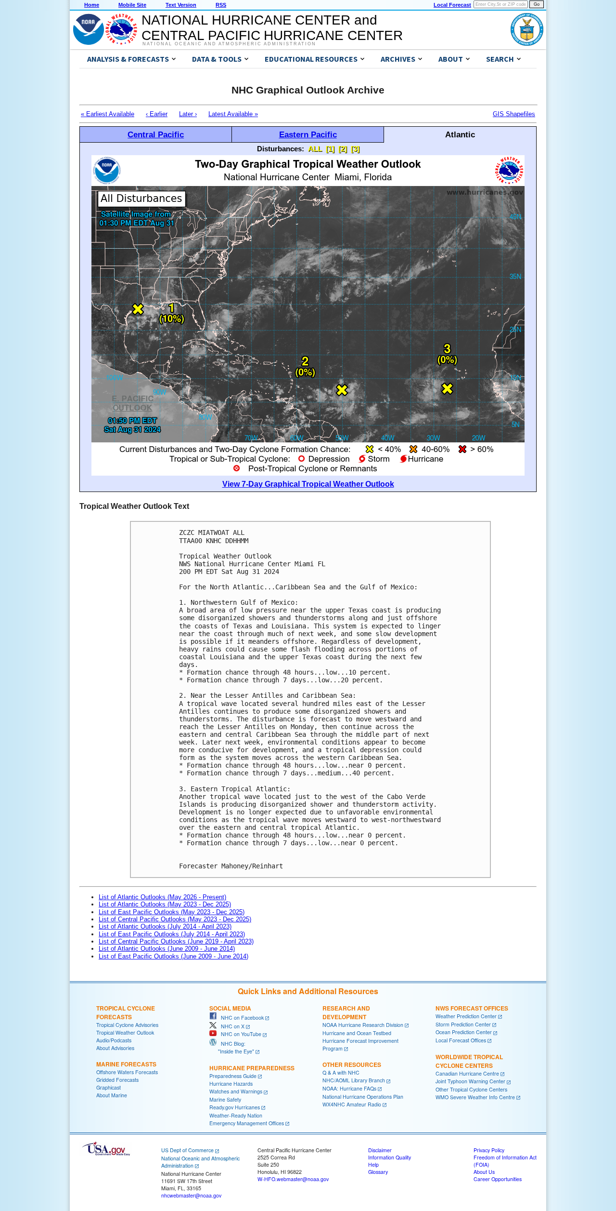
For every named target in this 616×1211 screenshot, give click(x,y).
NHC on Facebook (240, 1017)
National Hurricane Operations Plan (362, 1096)
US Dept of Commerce (187, 1150)
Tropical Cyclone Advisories (127, 1024)
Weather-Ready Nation (235, 1115)
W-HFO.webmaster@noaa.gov (293, 1179)
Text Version (181, 5)
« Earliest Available (107, 114)
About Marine (111, 1095)
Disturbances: (280, 149)
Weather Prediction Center (466, 1016)
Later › (188, 114)
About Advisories (115, 1047)
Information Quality (389, 1157)
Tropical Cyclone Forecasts (125, 1012)
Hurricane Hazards (231, 1083)
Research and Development (346, 1012)
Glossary (378, 1171)
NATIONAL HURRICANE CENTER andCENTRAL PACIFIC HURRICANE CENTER (272, 28)
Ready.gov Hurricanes (234, 1107)
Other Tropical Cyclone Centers (471, 1089)
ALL (315, 149)
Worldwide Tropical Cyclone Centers (469, 1061)
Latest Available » (233, 114)
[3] (355, 149)
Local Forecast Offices (461, 1040)
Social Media (230, 1008)
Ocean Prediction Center (464, 1032)
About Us (484, 1171)
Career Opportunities (498, 1179)
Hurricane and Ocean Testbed (356, 1033)
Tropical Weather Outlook (125, 1032)
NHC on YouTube (239, 1034)
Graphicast (108, 1087)
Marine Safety (225, 1099)
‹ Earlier (156, 114)
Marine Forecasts (126, 1064)
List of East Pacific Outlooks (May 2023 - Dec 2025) (171, 912)
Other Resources (351, 1064)
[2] (342, 149)
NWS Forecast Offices (472, 1008)
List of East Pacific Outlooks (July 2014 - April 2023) (172, 934)
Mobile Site (132, 5)
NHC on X (230, 1026)
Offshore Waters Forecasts (127, 1072)
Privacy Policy (489, 1150)
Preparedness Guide (233, 1075)
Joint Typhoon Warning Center (470, 1081)
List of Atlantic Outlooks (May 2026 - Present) (162, 897)
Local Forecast (452, 5)
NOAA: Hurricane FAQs (349, 1088)
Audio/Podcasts (113, 1040)
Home (91, 5)
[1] (330, 149)
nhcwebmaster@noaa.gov (191, 1195)
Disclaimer (380, 1150)
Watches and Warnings (235, 1091)
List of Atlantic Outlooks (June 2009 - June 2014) (167, 948)
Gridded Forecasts (117, 1079)
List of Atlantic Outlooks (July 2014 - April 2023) (165, 926)
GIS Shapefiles (514, 114)
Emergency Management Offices (246, 1123)
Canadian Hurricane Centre (467, 1073)
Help (373, 1164)
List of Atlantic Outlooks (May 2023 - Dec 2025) (165, 904)
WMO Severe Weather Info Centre (475, 1097)
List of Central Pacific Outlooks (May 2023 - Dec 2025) (175, 919)
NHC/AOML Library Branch (353, 1080)
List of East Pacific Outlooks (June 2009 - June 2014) (173, 956)
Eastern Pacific (308, 134)
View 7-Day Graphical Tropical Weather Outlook (308, 484)
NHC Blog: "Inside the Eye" (231, 1047)
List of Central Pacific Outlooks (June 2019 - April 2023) (176, 941)
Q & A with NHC (340, 1072)
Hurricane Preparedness (252, 1068)
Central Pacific (156, 134)
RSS (221, 5)
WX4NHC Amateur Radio (351, 1104)
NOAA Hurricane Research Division (362, 1024)
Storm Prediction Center (463, 1024)
